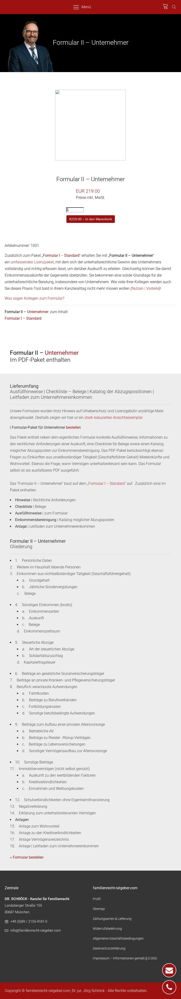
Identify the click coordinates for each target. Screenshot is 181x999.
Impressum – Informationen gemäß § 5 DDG (125, 958)
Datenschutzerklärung (109, 948)
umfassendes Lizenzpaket (32, 262)
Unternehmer (37, 312)
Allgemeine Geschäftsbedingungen (118, 938)
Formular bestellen (28, 857)
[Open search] (174, 7)
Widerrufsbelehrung (107, 928)
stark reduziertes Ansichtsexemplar (113, 417)
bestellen (73, 427)
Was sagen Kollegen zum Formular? (34, 298)
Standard (71, 255)
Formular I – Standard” (107, 483)
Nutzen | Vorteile (145, 288)
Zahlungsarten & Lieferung (112, 919)
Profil (97, 899)
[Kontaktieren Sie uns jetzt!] (169, 970)
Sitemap (99, 909)
